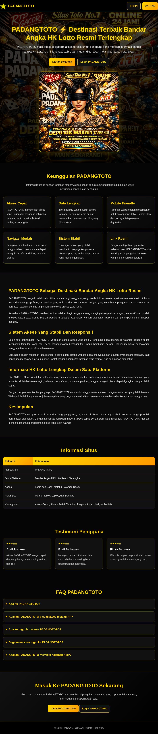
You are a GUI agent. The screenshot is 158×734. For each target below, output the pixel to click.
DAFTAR (150, 6)
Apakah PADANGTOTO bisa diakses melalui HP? (41, 616)
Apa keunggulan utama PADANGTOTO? (35, 629)
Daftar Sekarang (62, 61)
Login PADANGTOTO (93, 61)
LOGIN (134, 6)
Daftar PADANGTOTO (63, 708)
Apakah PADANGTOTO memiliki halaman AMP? (40, 654)
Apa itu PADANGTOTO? (24, 603)
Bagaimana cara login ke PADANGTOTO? (36, 642)
